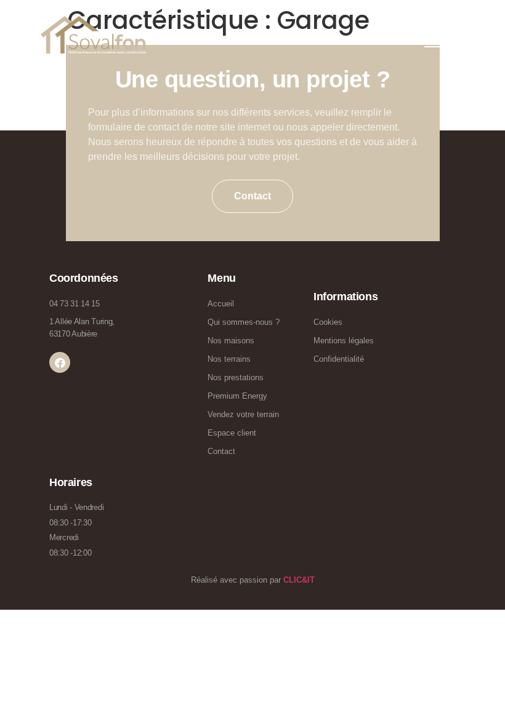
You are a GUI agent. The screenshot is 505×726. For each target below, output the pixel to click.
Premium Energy (237, 396)
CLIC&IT (299, 579)
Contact (221, 451)
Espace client (232, 432)
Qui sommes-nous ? (244, 322)
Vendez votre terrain (243, 414)
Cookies (327, 322)
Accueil (221, 303)
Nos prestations (236, 377)
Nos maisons (231, 340)
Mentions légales (343, 340)
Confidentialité (338, 359)
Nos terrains (229, 359)
